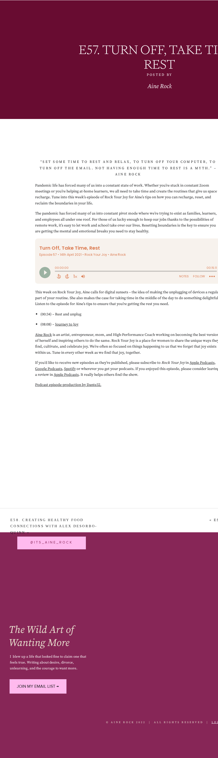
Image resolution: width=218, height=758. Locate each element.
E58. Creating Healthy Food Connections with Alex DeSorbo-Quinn (53, 526)
